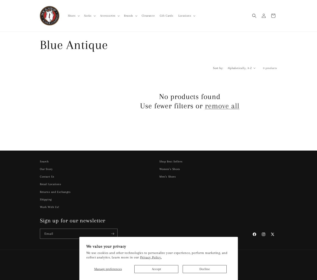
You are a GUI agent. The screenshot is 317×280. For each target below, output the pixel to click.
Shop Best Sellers (170, 161)
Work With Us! (49, 207)
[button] (73, 15)
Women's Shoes (169, 169)
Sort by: (218, 68)
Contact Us (47, 176)
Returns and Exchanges (55, 191)
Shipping (46, 199)
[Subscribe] (112, 234)
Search (44, 161)
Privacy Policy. (151, 257)
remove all (222, 106)
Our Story (46, 169)
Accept (156, 269)
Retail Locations (50, 184)
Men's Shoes (167, 176)
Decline (204, 269)
